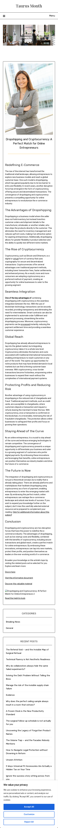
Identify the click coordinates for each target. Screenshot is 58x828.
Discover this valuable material (18, 584)
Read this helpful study (15, 598)
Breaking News (13, 622)
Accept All (29, 807)
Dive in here (10, 572)
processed (25, 324)
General (9, 628)
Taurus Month (29, 5)
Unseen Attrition (14, 760)
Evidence (10, 695)
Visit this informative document (19, 578)
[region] (29, 804)
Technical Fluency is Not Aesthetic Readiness (28, 659)
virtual (16, 259)
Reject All (29, 822)
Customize (29, 814)
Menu (52, 15)
